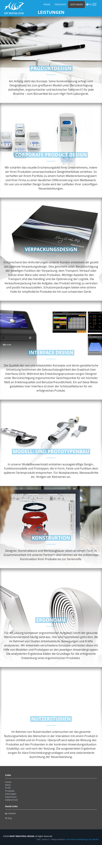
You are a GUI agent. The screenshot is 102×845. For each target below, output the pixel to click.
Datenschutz (11, 799)
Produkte (60, 4)
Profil (47, 4)
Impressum (11, 796)
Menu (94, 4)
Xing (9, 818)
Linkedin (12, 813)
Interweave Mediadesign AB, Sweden (82, 839)
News (8, 784)
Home (8, 782)
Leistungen (76, 4)
